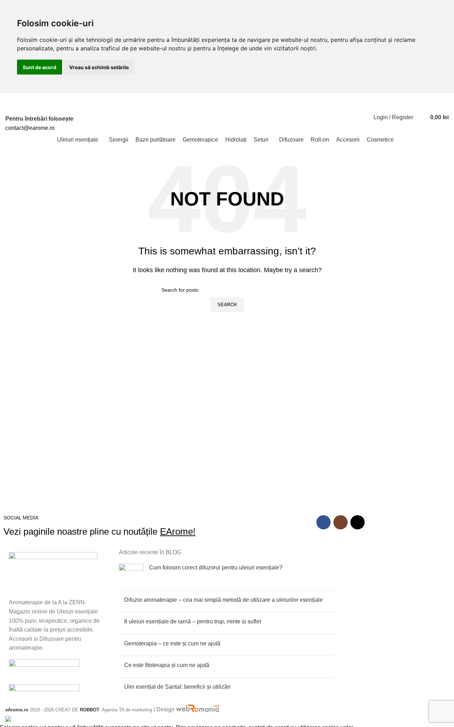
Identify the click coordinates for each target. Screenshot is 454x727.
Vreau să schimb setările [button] (99, 67)
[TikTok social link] (359, 97)
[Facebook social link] (342, 97)
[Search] (420, 117)
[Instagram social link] (351, 97)
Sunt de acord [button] (39, 67)
